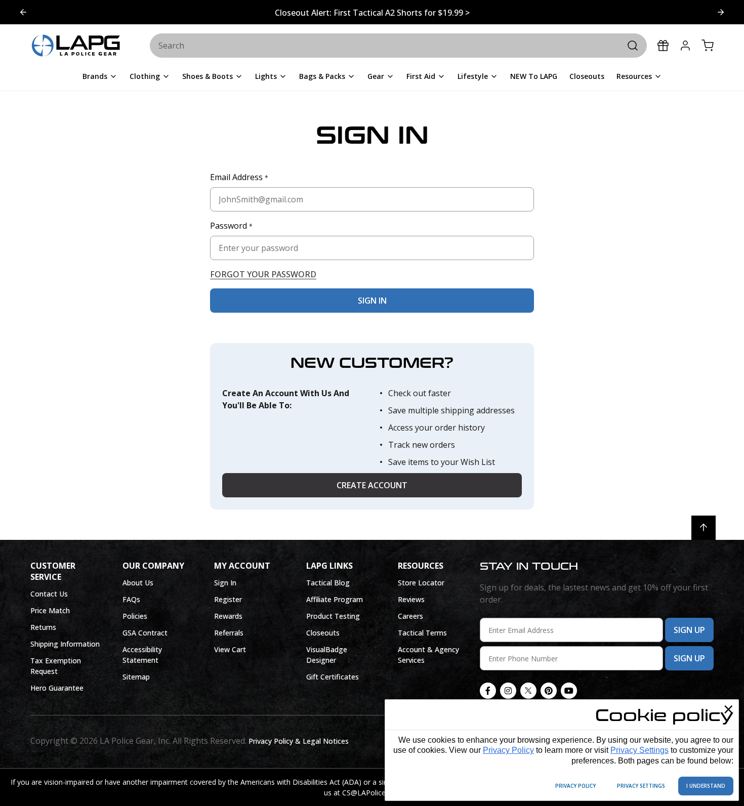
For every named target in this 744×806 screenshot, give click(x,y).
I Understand (705, 785)
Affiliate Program (334, 599)
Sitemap (136, 677)
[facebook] (488, 691)
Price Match (50, 610)
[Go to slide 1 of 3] (721, 12)
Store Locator (421, 582)
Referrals (228, 633)
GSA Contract (145, 633)
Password (231, 225)
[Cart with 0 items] (707, 45)
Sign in (372, 300)
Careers (410, 616)
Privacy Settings (639, 750)
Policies (134, 616)
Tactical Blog (328, 582)
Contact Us (49, 594)
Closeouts (323, 633)
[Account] (685, 45)
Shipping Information (65, 644)
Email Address (239, 177)
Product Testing (333, 616)
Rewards (228, 616)
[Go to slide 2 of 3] (23, 12)
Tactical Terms (422, 633)
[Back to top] (703, 528)
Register (228, 599)
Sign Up (689, 629)
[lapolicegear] (75, 46)
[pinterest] (549, 691)
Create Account (372, 485)
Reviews (411, 599)
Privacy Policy (508, 750)
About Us (137, 582)
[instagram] (508, 691)
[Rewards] (663, 45)
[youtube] (569, 691)
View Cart (230, 649)
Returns (43, 627)
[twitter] (528, 691)
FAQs (131, 599)
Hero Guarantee (57, 688)
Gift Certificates (332, 677)
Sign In (225, 582)
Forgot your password (263, 274)
